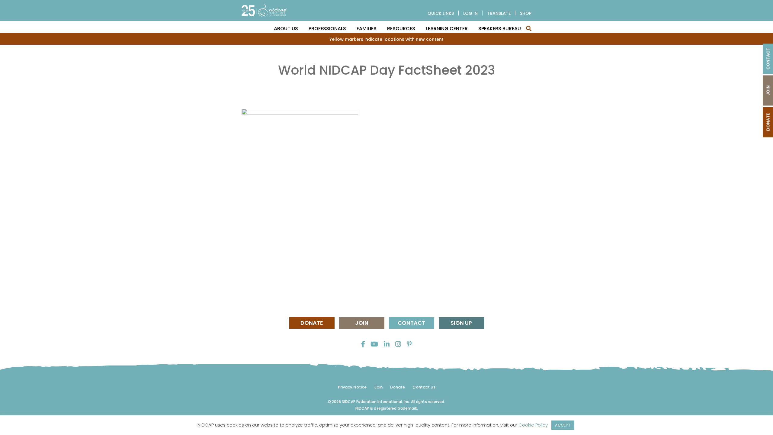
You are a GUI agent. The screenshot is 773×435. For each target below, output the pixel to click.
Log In (470, 13)
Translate (499, 13)
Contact (411, 323)
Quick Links (441, 13)
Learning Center (447, 28)
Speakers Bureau (499, 28)
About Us (286, 28)
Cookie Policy (533, 425)
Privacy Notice (352, 387)
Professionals (327, 28)
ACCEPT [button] (562, 425)
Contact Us (423, 387)
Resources (401, 28)
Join (361, 323)
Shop (525, 13)
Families (367, 28)
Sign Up (461, 323)
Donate (311, 323)
